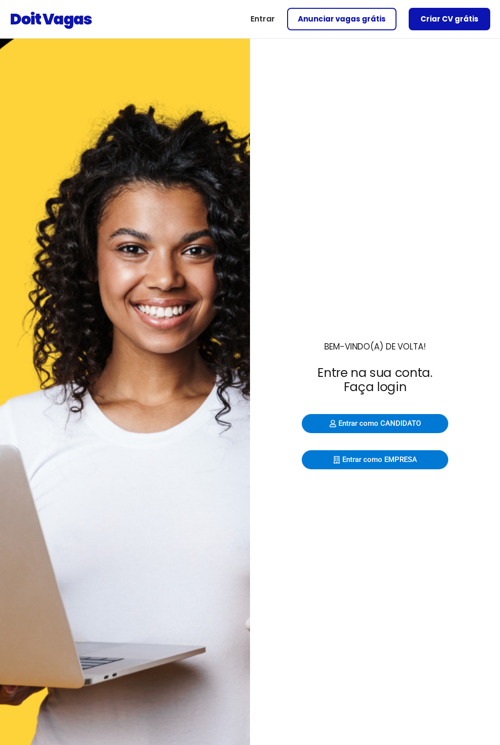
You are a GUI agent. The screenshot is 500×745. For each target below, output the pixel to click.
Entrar (262, 18)
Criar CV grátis (449, 19)
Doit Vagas (50, 19)
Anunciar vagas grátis (342, 19)
